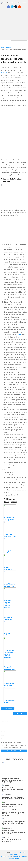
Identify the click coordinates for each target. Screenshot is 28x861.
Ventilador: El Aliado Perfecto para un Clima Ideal (13, 840)
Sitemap (17, 858)
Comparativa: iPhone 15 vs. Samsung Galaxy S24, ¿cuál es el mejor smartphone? (12, 780)
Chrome (19, 335)
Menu (3, 42)
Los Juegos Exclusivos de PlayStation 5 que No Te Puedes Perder (12, 789)
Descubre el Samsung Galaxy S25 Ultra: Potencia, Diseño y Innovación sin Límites (13, 814)
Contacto (11, 858)
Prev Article (8, 708)
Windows (8, 47)
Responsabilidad (16, 856)
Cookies (9, 856)
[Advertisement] (14, 25)
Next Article (20, 713)
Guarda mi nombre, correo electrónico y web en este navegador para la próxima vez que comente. (13, 745)
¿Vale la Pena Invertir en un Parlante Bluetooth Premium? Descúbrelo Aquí (13, 823)
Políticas (3, 856)
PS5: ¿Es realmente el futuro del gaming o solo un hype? (12, 805)
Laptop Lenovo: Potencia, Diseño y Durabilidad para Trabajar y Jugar (13, 797)
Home (2, 47)
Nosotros (23, 856)
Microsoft (4, 73)
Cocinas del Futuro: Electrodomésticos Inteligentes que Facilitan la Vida (13, 832)
